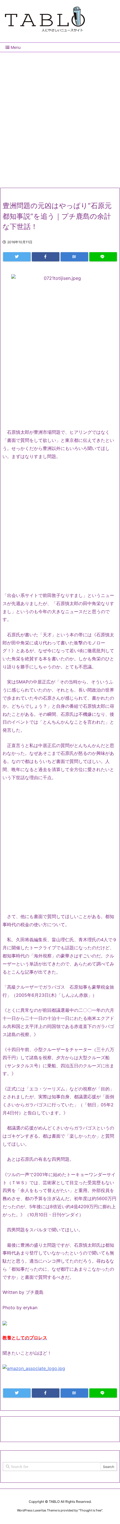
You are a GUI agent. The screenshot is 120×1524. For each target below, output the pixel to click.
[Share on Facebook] (45, 256)
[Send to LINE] (103, 256)
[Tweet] (17, 256)
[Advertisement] (60, 118)
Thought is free (90, 1510)
